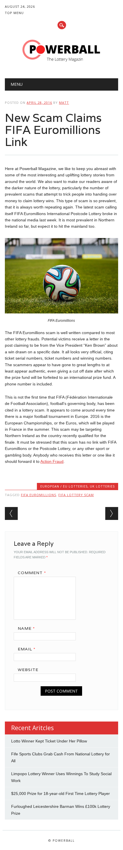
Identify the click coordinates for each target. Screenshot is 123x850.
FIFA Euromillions (38, 495)
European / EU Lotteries (64, 486)
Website (28, 669)
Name (26, 628)
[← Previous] (11, 513)
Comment (32, 572)
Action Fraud (52, 461)
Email (26, 649)
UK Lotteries (102, 486)
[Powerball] (61, 63)
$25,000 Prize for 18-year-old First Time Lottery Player (60, 793)
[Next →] (111, 513)
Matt (64, 102)
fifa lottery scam (76, 495)
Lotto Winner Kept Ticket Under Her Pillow (49, 741)
